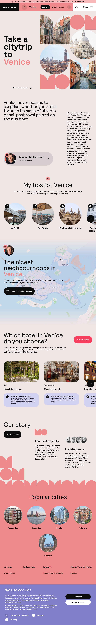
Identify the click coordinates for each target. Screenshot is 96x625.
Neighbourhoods (58, 7)
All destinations (9, 573)
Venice (32, 7)
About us (11, 434)
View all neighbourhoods (21, 291)
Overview (45, 7)
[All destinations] (24, 7)
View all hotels (83, 340)
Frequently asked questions (53, 573)
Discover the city (20, 88)
